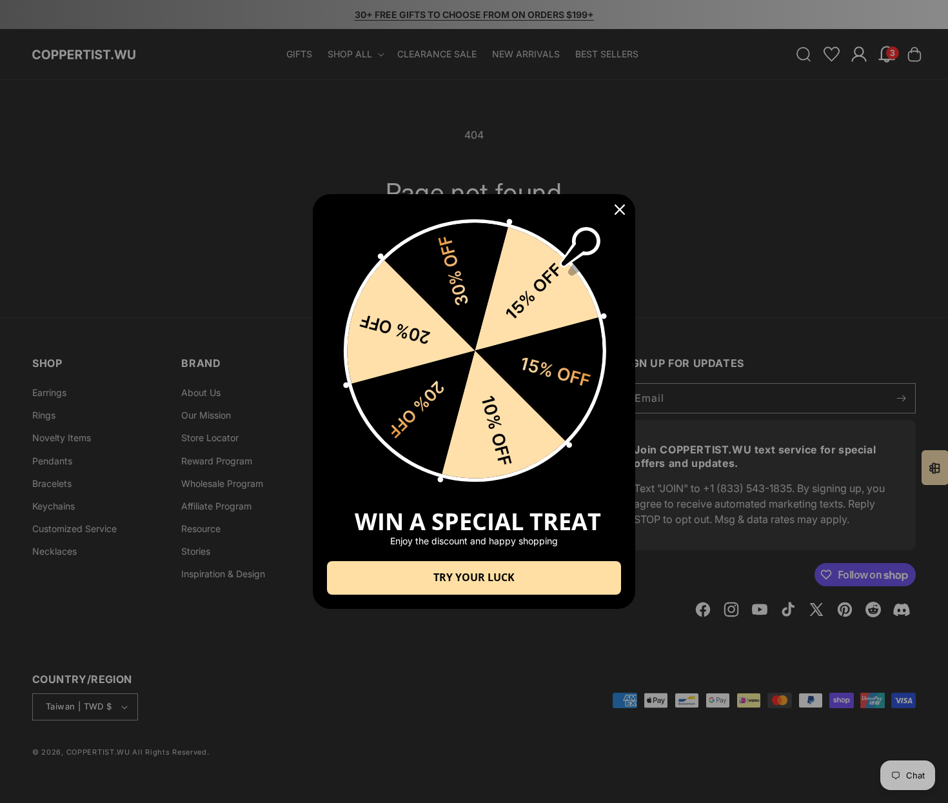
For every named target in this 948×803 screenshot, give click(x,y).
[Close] (619, 209)
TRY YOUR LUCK (474, 577)
